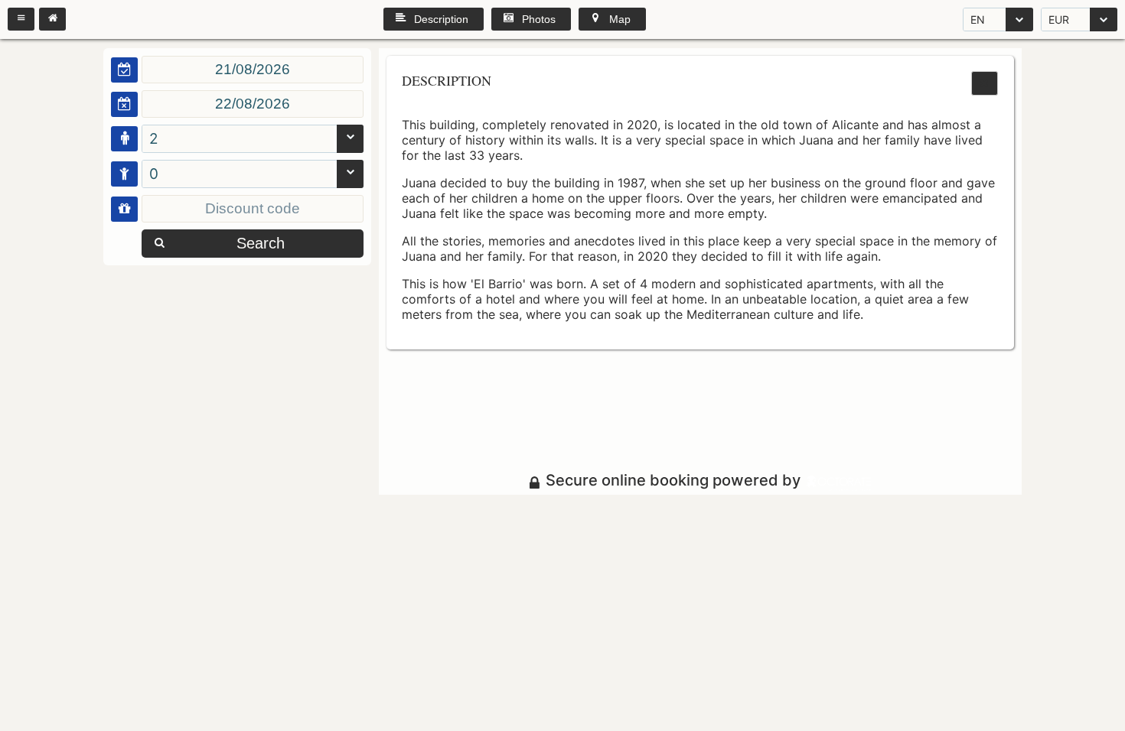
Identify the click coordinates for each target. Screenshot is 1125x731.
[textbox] (253, 69)
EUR (1058, 19)
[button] (21, 19)
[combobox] (998, 19)
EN (977, 19)
